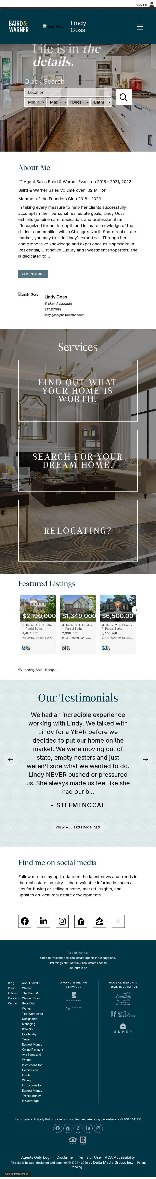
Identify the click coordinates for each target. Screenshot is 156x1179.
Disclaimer (65, 1134)
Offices (13, 969)
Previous (20, 610)
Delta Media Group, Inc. (113, 1139)
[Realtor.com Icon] (67, 1104)
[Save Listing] (52, 599)
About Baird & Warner (31, 962)
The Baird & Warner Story (31, 972)
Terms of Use (89, 1134)
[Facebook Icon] (57, 1104)
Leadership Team (29, 1013)
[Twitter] (118, 897)
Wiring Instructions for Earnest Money (32, 1062)
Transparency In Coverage (31, 1074)
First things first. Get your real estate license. (78, 939)
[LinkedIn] (43, 897)
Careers (13, 975)
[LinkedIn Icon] (88, 1104)
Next (136, 610)
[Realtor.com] (80, 897)
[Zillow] (99, 897)
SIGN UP (141, 5)
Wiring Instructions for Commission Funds (32, 1044)
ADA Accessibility (120, 1134)
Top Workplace (32, 990)
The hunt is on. (78, 944)
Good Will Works (28, 982)
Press (12, 964)
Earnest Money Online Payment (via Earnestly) (32, 1026)
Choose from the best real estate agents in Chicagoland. (78, 934)
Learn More (33, 274)
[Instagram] (62, 897)
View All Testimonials (78, 804)
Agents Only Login (36, 1134)
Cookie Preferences (16, 1173)
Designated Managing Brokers (30, 1000)
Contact (13, 980)
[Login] (152, 4)
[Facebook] (24, 897)
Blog (11, 959)
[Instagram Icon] (98, 1104)
